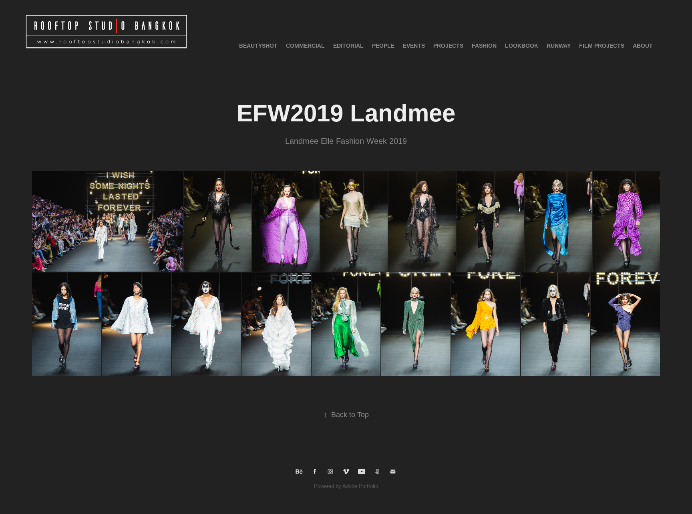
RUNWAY (559, 45)
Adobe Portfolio (360, 486)
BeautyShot (258, 45)
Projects (448, 45)
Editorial (348, 45)
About (643, 45)
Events (414, 45)
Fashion (484, 45)
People (383, 45)
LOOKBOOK (521, 45)
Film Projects (601, 45)
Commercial (305, 45)
